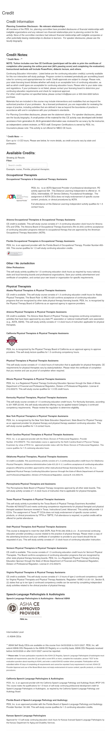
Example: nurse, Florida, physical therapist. (28, 169)
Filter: (10, 160)
